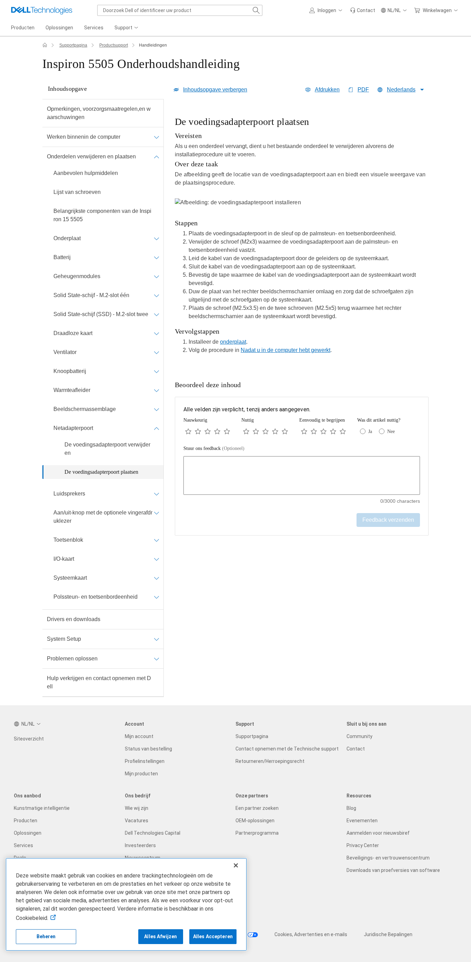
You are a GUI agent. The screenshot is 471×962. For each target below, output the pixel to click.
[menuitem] (127, 28)
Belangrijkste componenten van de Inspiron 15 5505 (102, 215)
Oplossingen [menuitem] (59, 27)
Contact (356, 749)
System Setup (64, 639)
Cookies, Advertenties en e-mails (310, 934)
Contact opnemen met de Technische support (287, 749)
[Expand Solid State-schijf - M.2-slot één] (156, 295)
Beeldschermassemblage (84, 409)
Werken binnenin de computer (83, 137)
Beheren (46, 936)
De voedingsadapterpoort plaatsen (101, 472)
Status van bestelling (148, 749)
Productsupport (113, 45)
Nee (391, 431)
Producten (25, 820)
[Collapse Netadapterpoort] (156, 428)
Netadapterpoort (73, 428)
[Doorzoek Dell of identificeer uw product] (256, 10)
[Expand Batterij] (156, 257)
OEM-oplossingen (255, 820)
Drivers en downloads (73, 619)
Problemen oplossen (72, 658)
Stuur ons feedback (213, 448)
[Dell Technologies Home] (41, 10)
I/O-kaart (63, 559)
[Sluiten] (235, 865)
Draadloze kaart (72, 333)
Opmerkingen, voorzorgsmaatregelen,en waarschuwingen (99, 113)
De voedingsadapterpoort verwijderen (107, 449)
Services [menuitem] (93, 27)
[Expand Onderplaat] (156, 238)
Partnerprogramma (257, 833)
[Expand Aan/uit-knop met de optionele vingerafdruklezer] (156, 513)
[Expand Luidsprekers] (156, 494)
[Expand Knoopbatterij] (156, 371)
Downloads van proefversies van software (393, 870)
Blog (351, 808)
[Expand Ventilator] (156, 352)
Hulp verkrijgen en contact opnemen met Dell (99, 682)
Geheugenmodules (76, 276)
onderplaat (233, 342)
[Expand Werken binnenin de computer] (156, 137)
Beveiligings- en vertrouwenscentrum (388, 858)
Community (359, 736)
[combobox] (179, 10)
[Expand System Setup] (156, 639)
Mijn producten (141, 773)
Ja (370, 431)
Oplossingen (27, 833)
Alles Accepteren (213, 936)
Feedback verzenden (388, 520)
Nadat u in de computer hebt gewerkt (285, 350)
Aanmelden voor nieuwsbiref (378, 833)
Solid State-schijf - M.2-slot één (91, 295)
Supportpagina (73, 45)
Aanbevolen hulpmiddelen (85, 173)
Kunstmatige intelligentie (42, 808)
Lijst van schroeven (77, 192)
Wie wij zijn (136, 808)
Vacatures (136, 820)
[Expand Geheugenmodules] (156, 276)
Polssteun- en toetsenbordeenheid (95, 597)
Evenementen (362, 820)
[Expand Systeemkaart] (156, 578)
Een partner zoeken (257, 808)
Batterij (62, 257)
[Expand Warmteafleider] (156, 390)
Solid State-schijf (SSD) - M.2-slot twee (100, 314)
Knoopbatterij (69, 371)
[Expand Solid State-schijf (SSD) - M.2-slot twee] (156, 314)
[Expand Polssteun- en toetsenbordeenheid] (156, 597)
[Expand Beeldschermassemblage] (156, 409)
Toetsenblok (68, 540)
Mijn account (139, 736)
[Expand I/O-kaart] (156, 559)
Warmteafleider (71, 390)
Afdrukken (327, 89)
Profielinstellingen (144, 761)
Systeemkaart (70, 578)
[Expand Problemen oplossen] (156, 659)
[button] (327, 10)
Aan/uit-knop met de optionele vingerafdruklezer (102, 517)
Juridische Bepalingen (388, 934)
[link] (362, 10)
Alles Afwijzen (160, 936)
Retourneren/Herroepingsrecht (270, 761)
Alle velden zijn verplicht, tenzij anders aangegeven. (246, 409)
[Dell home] (44, 45)
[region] (301, 237)
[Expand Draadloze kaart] (156, 333)
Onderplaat (67, 238)
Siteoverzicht (29, 739)
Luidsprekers (69, 494)
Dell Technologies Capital (152, 833)
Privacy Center (363, 845)
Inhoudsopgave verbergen (215, 89)
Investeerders (140, 845)
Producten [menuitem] (22, 27)
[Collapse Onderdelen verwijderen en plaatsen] (156, 157)
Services (23, 845)
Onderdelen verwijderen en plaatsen (91, 156)
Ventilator (65, 352)
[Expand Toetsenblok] (156, 540)
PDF (363, 89)
